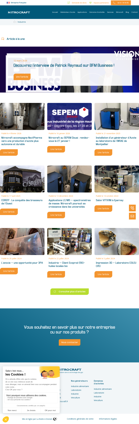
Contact (134, 12)
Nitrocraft (119, 12)
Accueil (55, 12)
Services (110, 12)
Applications (82, 12)
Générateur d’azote (67, 12)
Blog (127, 12)
